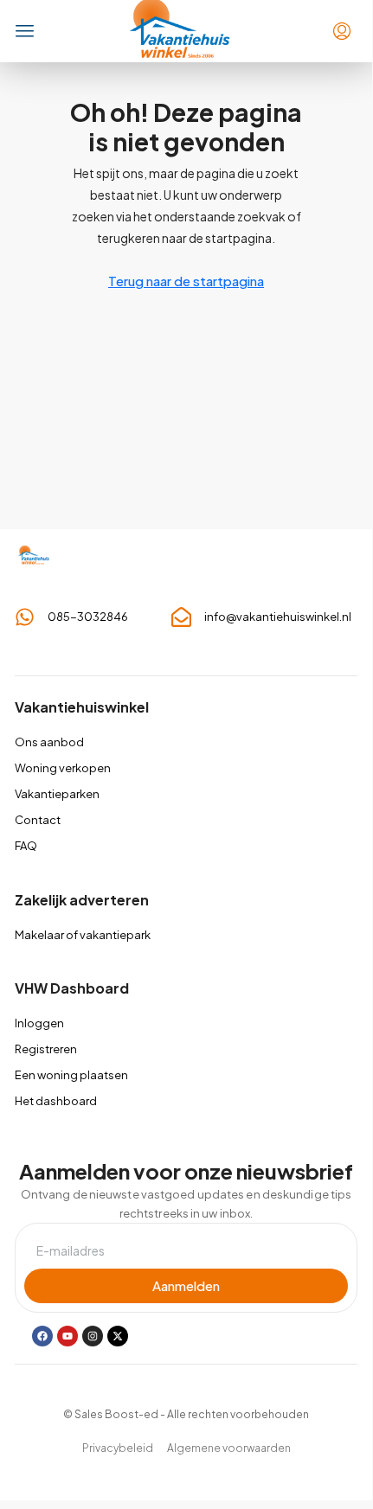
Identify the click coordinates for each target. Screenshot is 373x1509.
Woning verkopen (63, 768)
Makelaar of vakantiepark (83, 935)
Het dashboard (56, 1101)
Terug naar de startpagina (186, 280)
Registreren (46, 1049)
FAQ (26, 846)
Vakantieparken (57, 794)
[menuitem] (342, 31)
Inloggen (39, 1023)
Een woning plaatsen (71, 1075)
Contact (38, 820)
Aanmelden (186, 1285)
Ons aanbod (49, 742)
